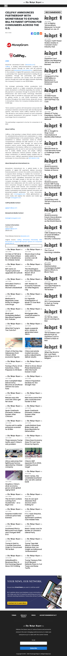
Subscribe (33, 648)
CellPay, (8, 66)
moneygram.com (15, 198)
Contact (53, 615)
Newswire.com (30, 65)
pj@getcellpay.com (11, 208)
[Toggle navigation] (6, 6)
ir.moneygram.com (19, 194)
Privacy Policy (24, 616)
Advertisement (45, 615)
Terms (14, 615)
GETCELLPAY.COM (34, 158)
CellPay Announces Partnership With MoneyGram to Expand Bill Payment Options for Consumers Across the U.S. (23, 241)
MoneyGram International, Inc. (23, 70)
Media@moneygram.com (13, 218)
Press (33, 615)
